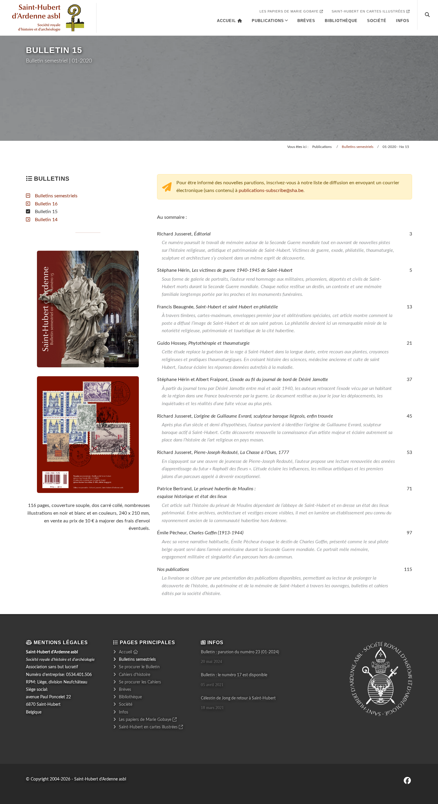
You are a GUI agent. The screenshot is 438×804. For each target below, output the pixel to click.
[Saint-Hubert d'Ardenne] (48, 18)
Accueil (227, 20)
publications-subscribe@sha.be (271, 190)
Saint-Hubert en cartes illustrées (369, 11)
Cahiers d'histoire (134, 675)
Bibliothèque (341, 20)
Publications (268, 20)
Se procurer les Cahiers (140, 682)
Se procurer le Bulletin (139, 667)
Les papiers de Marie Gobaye (290, 11)
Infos (402, 20)
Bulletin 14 (46, 219)
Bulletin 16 (46, 204)
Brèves (306, 20)
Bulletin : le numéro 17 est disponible (234, 675)
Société (376, 20)
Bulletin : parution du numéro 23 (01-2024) (240, 652)
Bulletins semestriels (357, 147)
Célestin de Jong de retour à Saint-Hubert (238, 698)
